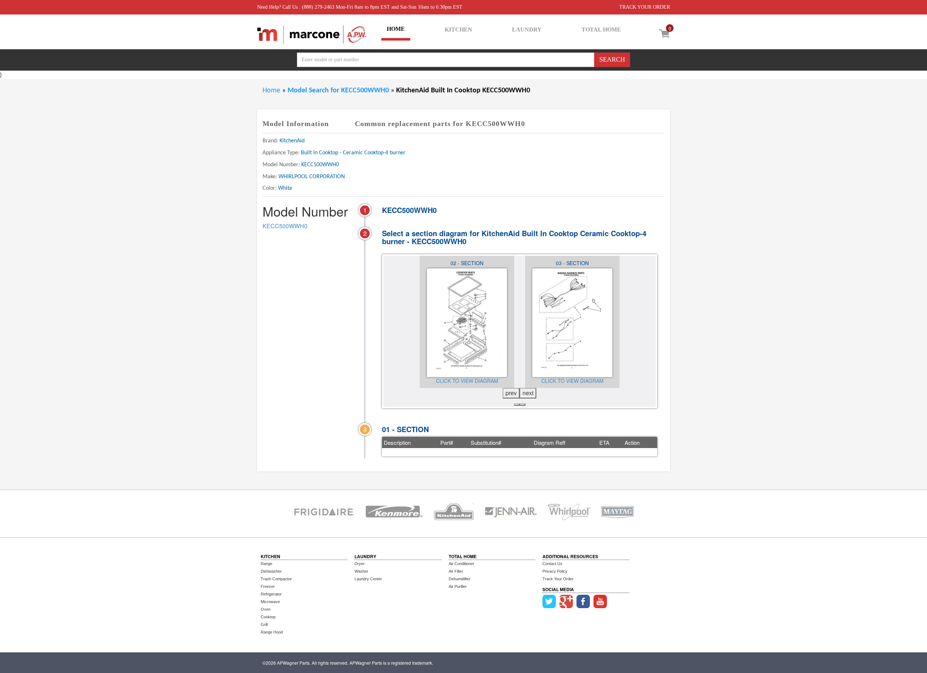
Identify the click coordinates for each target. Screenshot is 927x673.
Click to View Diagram (467, 380)
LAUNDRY (527, 29)
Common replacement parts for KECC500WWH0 (440, 124)
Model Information (296, 124)
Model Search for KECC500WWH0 (339, 90)
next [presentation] (528, 393)
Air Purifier (458, 586)
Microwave (270, 601)
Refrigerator (271, 594)
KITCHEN (458, 29)
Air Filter (456, 571)
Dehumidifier (459, 579)
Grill (264, 624)
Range (266, 563)
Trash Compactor (276, 579)
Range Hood (272, 632)
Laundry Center (368, 579)
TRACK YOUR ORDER (644, 7)
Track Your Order (558, 579)
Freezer (268, 586)
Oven (265, 609)
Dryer (360, 563)
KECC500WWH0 (285, 226)
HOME (396, 29)
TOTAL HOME (601, 29)
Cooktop (268, 617)
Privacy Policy (554, 571)
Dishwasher (271, 571)
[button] (517, 405)
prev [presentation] (511, 393)
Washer (361, 571)
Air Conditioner (461, 563)
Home (271, 90)
